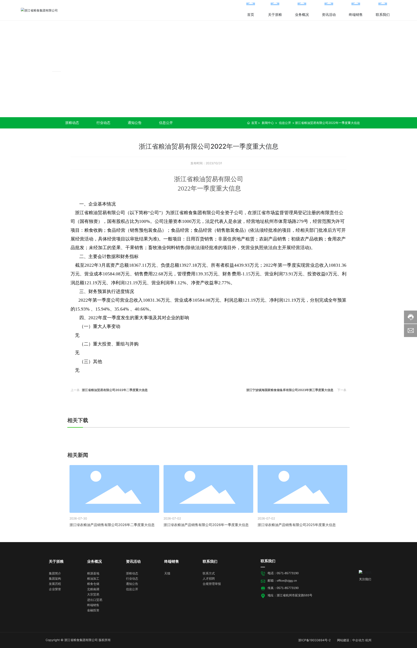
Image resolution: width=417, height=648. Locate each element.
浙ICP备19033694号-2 (314, 640)
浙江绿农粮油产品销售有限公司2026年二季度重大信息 (112, 525)
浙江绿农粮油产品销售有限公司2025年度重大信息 (297, 525)
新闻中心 (67, 61)
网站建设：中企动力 (350, 640)
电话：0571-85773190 (283, 573)
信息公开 (166, 122)
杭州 (368, 640)
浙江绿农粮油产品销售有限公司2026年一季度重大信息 (206, 525)
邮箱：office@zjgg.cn (282, 580)
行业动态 (103, 122)
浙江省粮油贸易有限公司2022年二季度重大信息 (115, 390)
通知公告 (135, 122)
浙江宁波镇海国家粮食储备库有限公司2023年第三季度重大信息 (289, 390)
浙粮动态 (72, 122)
